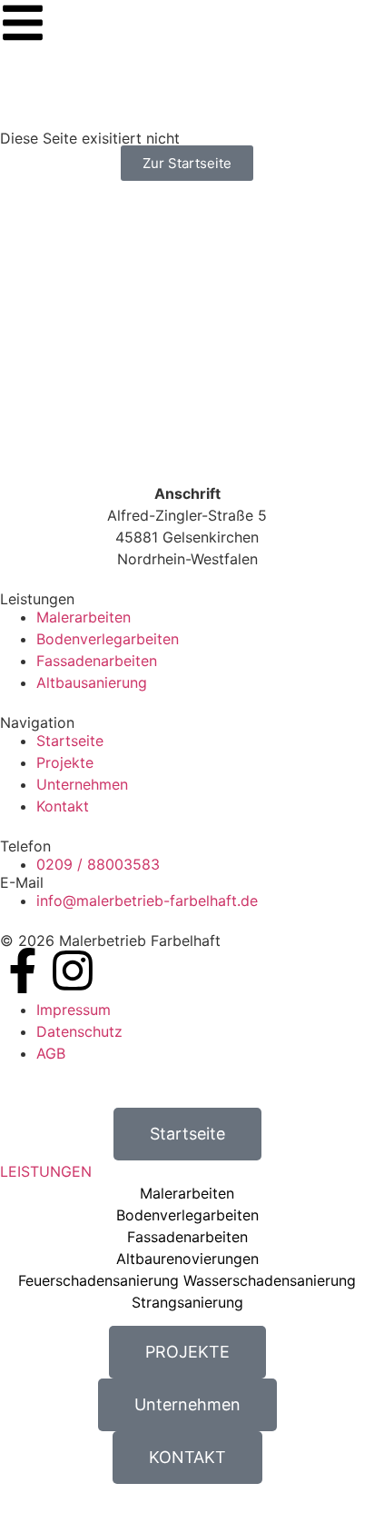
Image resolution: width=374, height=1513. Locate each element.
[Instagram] (72, 970)
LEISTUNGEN (46, 1171)
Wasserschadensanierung (269, 1280)
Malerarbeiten (187, 1193)
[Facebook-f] (22, 970)
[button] (187, 1171)
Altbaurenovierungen (187, 1258)
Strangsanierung (187, 1302)
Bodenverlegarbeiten (187, 1215)
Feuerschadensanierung (98, 1280)
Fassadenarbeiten (187, 1237)
